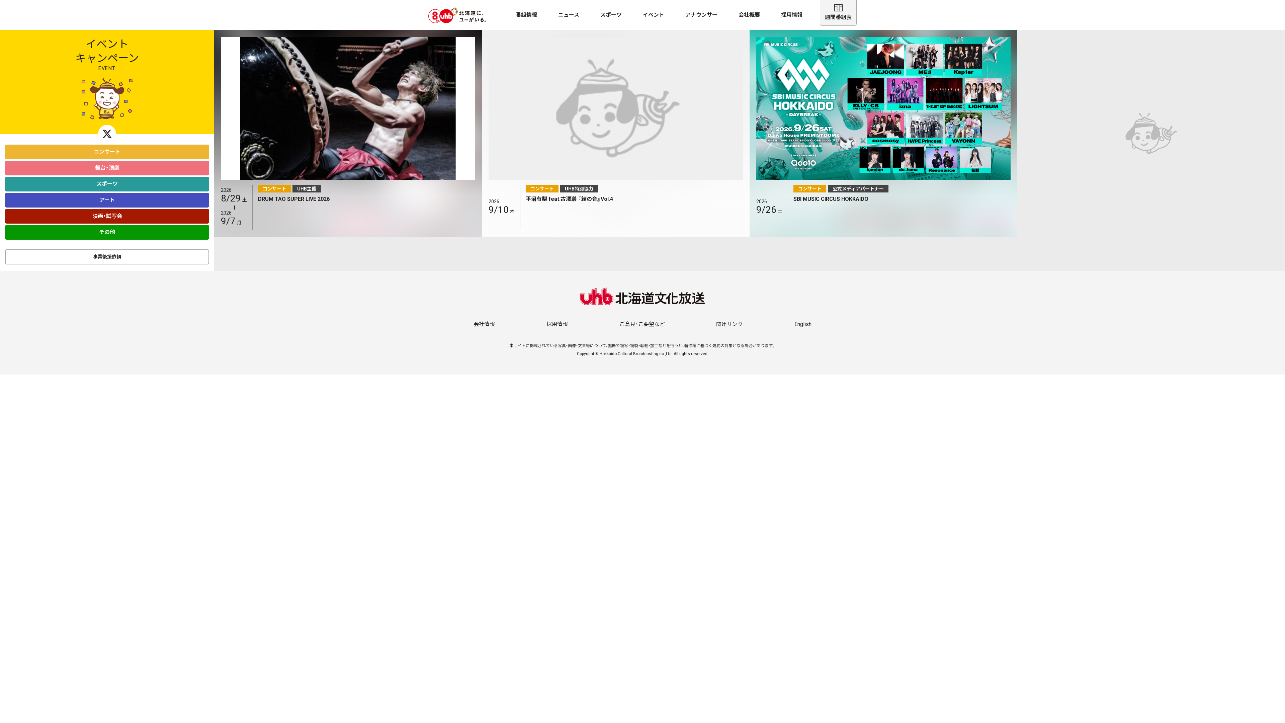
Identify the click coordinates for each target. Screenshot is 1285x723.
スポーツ (611, 15)
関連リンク (729, 324)
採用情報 (791, 15)
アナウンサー (701, 15)
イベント (653, 15)
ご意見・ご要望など (642, 324)
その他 (107, 232)
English (802, 324)
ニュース (568, 15)
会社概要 (749, 15)
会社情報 (484, 324)
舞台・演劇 (107, 168)
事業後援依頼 (107, 256)
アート (107, 200)
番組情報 (526, 15)
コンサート (107, 152)
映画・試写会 (107, 216)
